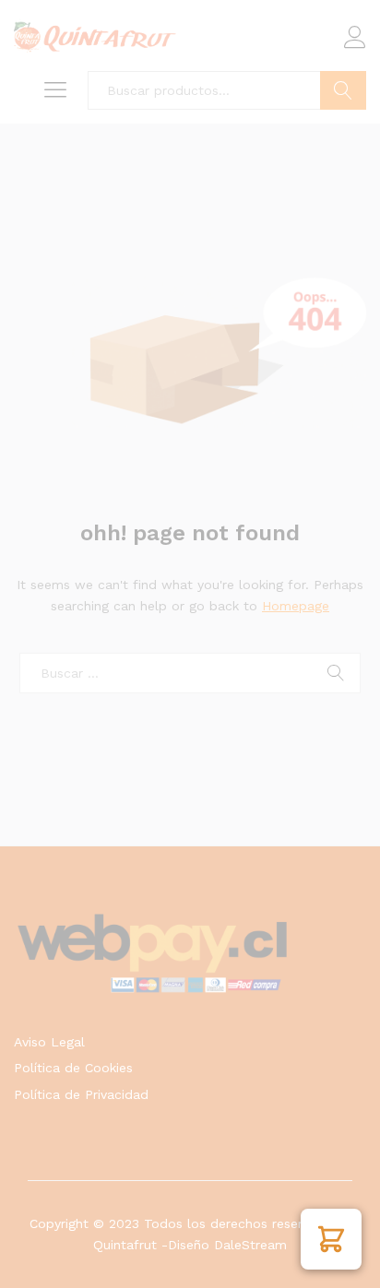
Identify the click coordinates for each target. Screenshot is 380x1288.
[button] (331, 1239)
